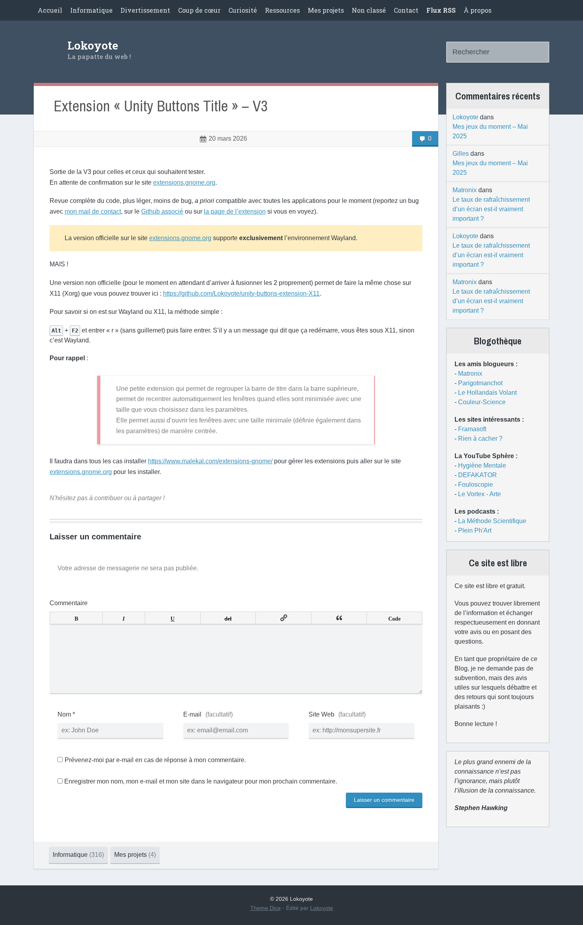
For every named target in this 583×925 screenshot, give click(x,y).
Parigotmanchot (480, 383)
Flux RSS (441, 10)
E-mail (192, 714)
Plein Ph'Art (474, 530)
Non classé (369, 10)
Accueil (50, 10)
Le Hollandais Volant (487, 392)
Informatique (91, 10)
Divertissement (145, 10)
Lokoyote (92, 45)
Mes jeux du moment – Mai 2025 (490, 131)
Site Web (321, 714)
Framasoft (472, 429)
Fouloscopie (475, 484)
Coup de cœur (199, 10)
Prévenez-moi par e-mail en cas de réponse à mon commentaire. (155, 760)
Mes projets (326, 10)
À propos (477, 10)
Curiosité (242, 10)
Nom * (66, 714)
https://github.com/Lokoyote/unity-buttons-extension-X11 (241, 293)
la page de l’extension (235, 211)
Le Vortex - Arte (479, 494)
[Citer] (338, 618)
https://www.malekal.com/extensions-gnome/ (210, 461)
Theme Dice (265, 908)
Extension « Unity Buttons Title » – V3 (161, 106)
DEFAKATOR (477, 475)
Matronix (465, 190)
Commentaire (69, 603)
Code (394, 618)
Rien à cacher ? (480, 438)
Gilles (461, 153)
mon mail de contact (93, 211)
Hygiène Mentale (482, 465)
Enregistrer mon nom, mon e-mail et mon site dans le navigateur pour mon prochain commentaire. (200, 781)
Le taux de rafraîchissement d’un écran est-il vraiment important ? (491, 209)
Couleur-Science (482, 402)
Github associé (162, 211)
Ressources (282, 10)
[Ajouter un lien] (283, 618)
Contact (406, 10)
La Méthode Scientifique (492, 521)
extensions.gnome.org (184, 182)
